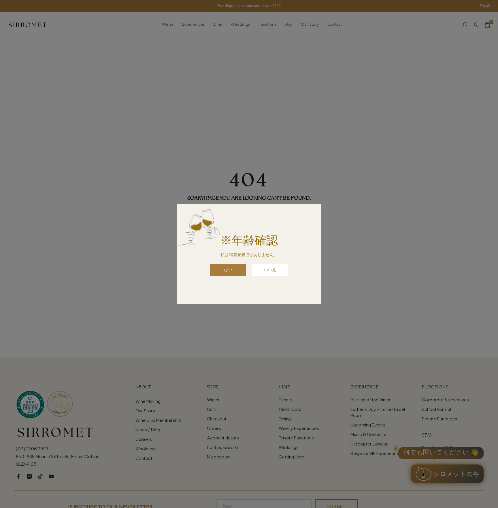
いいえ (270, 270)
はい (228, 270)
